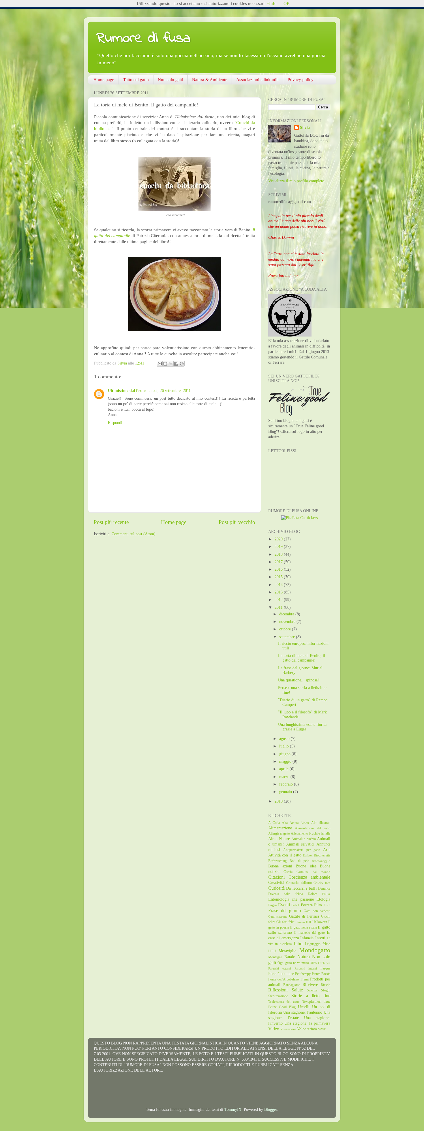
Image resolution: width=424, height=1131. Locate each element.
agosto (285, 739)
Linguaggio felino (317, 944)
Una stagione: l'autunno (302, 1012)
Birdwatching (277, 861)
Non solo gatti (170, 79)
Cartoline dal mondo (313, 871)
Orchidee (324, 963)
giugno (285, 754)
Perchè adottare (281, 974)
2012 (279, 600)
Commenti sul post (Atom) (133, 534)
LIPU (272, 951)
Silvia (305, 127)
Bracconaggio (321, 861)
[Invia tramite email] (160, 364)
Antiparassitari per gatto (301, 850)
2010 (279, 801)
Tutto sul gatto (136, 79)
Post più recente (111, 522)
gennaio (286, 792)
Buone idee (306, 866)
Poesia (325, 974)
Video (273, 1029)
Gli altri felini (285, 922)
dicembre (287, 614)
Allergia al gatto (279, 833)
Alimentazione (280, 828)
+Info (272, 3)
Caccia (288, 872)
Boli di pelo (299, 861)
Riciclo (325, 985)
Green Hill (304, 922)
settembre (287, 637)
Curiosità (276, 888)
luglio (284, 746)
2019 (279, 546)
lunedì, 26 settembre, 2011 (169, 390)
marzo (284, 777)
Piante (316, 974)
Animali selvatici (300, 844)
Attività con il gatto (284, 855)
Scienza (312, 990)
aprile (284, 769)
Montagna (275, 957)
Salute (297, 990)
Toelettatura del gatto (284, 1001)
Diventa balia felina (285, 894)
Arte (326, 850)
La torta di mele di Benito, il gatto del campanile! (301, 657)
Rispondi (115, 422)
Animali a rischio (304, 839)
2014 (279, 585)
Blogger (270, 1109)
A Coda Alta (278, 823)
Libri (298, 943)
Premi (305, 979)
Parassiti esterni (279, 968)
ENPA (326, 894)
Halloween (319, 922)
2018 (279, 554)
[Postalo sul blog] (165, 364)
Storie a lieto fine (310, 995)
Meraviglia (287, 951)
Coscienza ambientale (309, 877)
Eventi (284, 905)
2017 (279, 562)
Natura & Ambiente (209, 79)
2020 (279, 539)
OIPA (313, 963)
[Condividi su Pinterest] (182, 364)
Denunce (324, 888)
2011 (279, 607)
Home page (103, 79)
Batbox (308, 855)
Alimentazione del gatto (312, 828)
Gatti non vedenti (317, 911)
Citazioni (276, 877)
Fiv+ (327, 905)
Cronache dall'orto (299, 883)
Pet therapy (303, 974)
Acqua (294, 823)
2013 (279, 592)
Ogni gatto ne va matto (293, 963)
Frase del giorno (284, 910)
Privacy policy (301, 79)
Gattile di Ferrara (304, 916)
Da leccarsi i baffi (301, 888)
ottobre (285, 629)
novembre (288, 621)
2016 (279, 569)
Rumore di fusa (143, 38)
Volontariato (307, 1029)
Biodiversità (322, 855)
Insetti (320, 938)
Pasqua (325, 968)
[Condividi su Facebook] (176, 364)
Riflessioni (278, 990)
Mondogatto (314, 950)
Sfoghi (325, 990)
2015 (279, 577)
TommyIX (232, 1109)
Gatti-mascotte (277, 916)
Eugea (272, 905)
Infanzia (307, 938)
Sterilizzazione (278, 996)
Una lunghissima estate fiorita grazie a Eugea (302, 726)
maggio (285, 761)
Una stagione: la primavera (307, 1023)
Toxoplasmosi (311, 1002)
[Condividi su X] (171, 364)
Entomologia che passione (291, 899)
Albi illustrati (320, 823)
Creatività (276, 882)
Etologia (323, 899)
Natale (289, 957)
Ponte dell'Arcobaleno (283, 979)
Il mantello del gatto (309, 933)
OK (287, 3)
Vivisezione (288, 1029)
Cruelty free (322, 882)
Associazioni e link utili (257, 79)
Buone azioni (280, 866)
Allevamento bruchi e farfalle (310, 833)
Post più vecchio (237, 522)
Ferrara (307, 905)
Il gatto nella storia (303, 927)
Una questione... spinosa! (298, 680)
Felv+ (295, 905)
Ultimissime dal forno (127, 390)
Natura (303, 956)
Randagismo (291, 985)
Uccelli (303, 1007)
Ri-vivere (310, 984)
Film (318, 905)
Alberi (305, 822)
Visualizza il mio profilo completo (296, 181)
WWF (322, 1029)
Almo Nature (279, 839)
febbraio (286, 784)
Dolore (312, 894)
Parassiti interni (305, 968)
